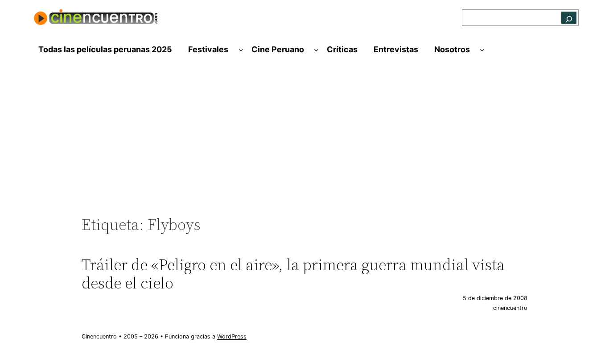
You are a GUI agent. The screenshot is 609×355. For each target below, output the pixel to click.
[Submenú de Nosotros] (482, 49)
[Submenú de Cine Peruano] (316, 49)
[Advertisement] (304, 141)
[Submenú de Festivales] (241, 49)
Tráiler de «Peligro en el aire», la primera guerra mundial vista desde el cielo (293, 273)
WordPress (232, 336)
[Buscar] (568, 18)
